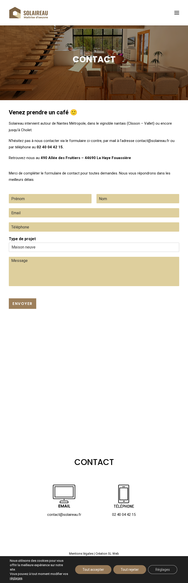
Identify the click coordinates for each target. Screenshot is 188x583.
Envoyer (22, 303)
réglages (16, 578)
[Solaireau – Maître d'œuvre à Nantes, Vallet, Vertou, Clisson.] (28, 13)
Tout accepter (93, 570)
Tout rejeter (130, 570)
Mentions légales (81, 553)
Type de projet (22, 239)
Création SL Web (107, 553)
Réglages (162, 570)
